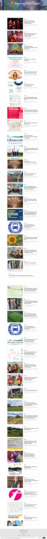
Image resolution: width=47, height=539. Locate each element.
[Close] (46, 537)
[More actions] (38, 19)
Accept (44, 537)
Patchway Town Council (27, 3)
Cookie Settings (40, 537)
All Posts (8, 15)
